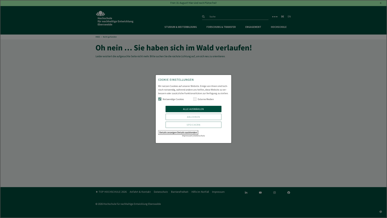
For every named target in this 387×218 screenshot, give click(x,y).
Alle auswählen (193, 109)
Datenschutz (199, 135)
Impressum (187, 135)
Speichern (193, 124)
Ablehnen (193, 116)
